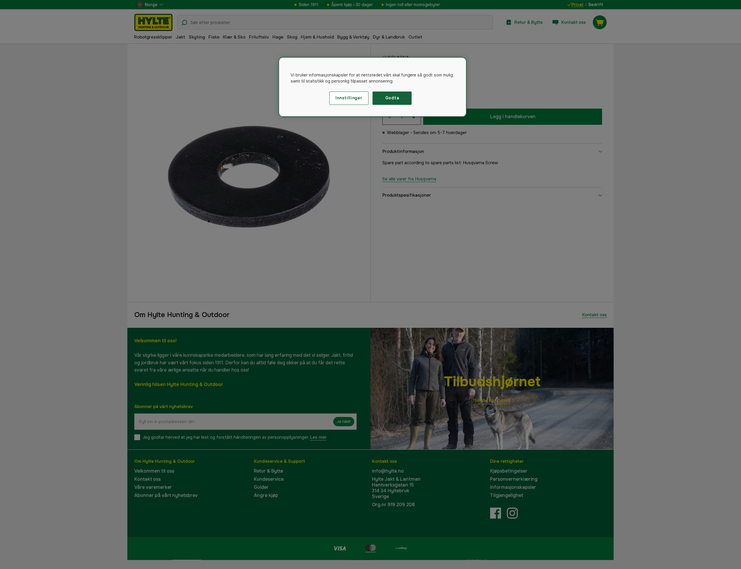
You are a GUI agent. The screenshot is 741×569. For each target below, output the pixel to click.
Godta (392, 97)
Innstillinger (348, 97)
